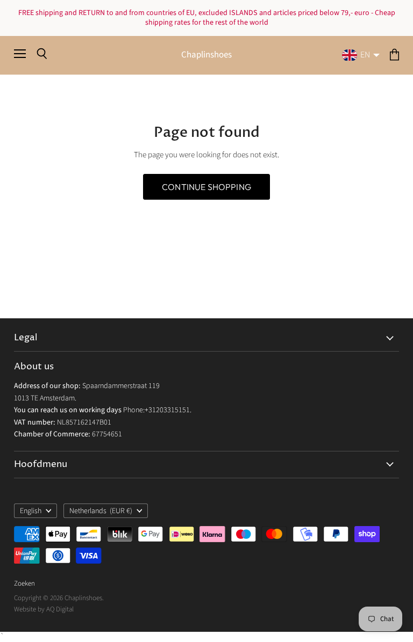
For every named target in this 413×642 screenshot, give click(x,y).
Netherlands (101, 511)
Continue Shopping (206, 186)
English (30, 511)
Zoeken (24, 583)
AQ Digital (60, 609)
